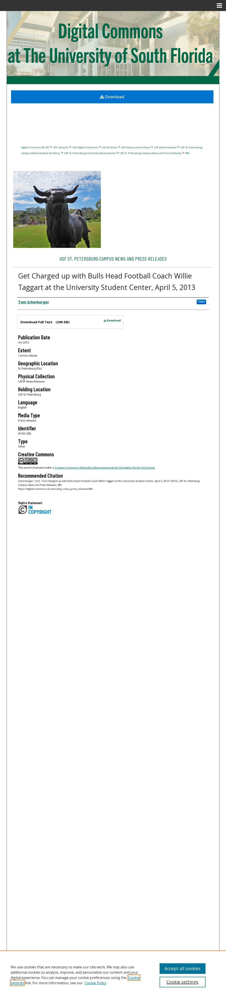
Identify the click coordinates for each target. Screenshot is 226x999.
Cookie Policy (95, 982)
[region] (113, 975)
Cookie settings (182, 982)
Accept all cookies (182, 968)
